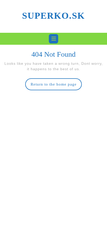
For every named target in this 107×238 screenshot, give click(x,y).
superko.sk (53, 16)
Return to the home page (56, 86)
